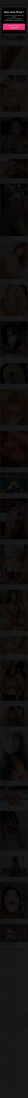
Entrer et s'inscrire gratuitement (14, 27)
